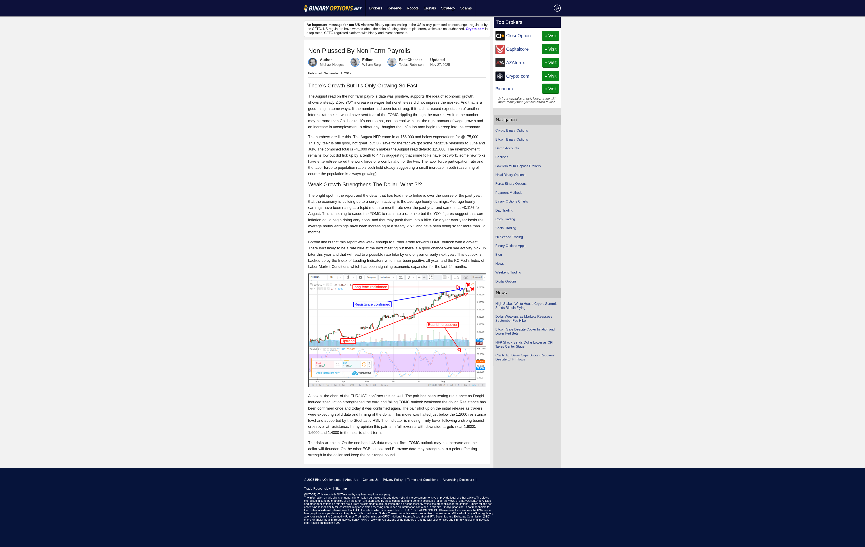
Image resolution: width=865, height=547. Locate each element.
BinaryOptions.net (328, 479)
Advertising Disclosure (458, 479)
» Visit (550, 35)
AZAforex (515, 62)
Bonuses (501, 157)
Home (333, 8)
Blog (498, 254)
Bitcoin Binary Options (511, 139)
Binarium (504, 88)
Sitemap (341, 488)
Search (556, 8)
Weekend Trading (508, 272)
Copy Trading (505, 219)
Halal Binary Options (510, 175)
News (499, 263)
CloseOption (518, 35)
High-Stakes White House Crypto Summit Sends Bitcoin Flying (526, 306)
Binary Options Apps (510, 246)
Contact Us (370, 479)
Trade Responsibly (317, 488)
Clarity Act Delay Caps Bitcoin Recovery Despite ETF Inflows (525, 357)
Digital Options (506, 281)
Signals (430, 8)
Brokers (375, 8)
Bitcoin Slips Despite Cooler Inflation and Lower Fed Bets (525, 331)
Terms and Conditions (422, 479)
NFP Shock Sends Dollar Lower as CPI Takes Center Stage (524, 344)
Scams (466, 8)
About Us (351, 479)
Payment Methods (508, 192)
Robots (413, 8)
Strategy (448, 8)
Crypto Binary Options (511, 130)
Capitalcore (517, 49)
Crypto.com (475, 29)
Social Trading (505, 228)
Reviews (394, 8)
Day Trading (504, 210)
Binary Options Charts (511, 201)
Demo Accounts (507, 148)
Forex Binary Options (511, 183)
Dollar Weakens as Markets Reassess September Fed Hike (523, 318)
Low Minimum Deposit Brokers (518, 166)
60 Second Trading (509, 237)
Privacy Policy (393, 479)
